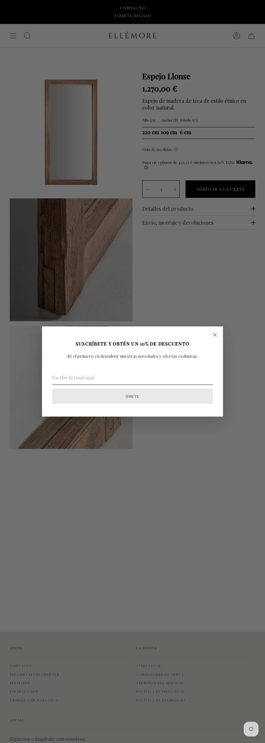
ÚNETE (132, 396)
